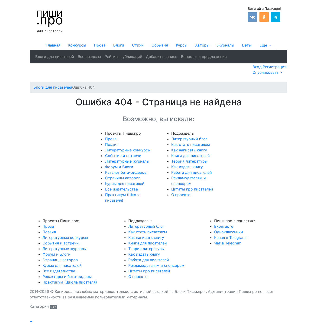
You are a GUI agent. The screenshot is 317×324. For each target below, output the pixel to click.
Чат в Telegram (227, 243)
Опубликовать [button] (266, 72)
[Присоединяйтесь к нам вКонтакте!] (252, 16)
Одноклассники (228, 232)
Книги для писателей (190, 155)
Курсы (181, 45)
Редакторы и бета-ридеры (67, 276)
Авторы (202, 45)
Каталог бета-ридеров (125, 172)
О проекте (180, 194)
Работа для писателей (191, 172)
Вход (257, 66)
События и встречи (123, 155)
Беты (247, 45)
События (160, 45)
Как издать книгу (187, 166)
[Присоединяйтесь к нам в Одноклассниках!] (264, 16)
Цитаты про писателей (192, 189)
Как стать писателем (190, 144)
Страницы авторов (122, 178)
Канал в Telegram (230, 237)
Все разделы (89, 56)
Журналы (225, 45)
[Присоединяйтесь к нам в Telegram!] (275, 16)
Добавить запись (161, 56)
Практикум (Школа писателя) (69, 282)
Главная (53, 45)
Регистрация (274, 66)
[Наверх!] (33, 315)
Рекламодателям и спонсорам (156, 265)
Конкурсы (77, 45)
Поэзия (112, 144)
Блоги (118, 45)
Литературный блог (189, 139)
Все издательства (121, 189)
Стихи (138, 45)
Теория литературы (189, 161)
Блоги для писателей (54, 56)
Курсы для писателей (124, 183)
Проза (99, 45)
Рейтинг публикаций (123, 56)
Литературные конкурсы (128, 150)
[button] (265, 45)
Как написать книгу (189, 150)
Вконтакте (223, 226)
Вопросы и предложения (204, 56)
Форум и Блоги (119, 166)
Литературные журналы (127, 161)
